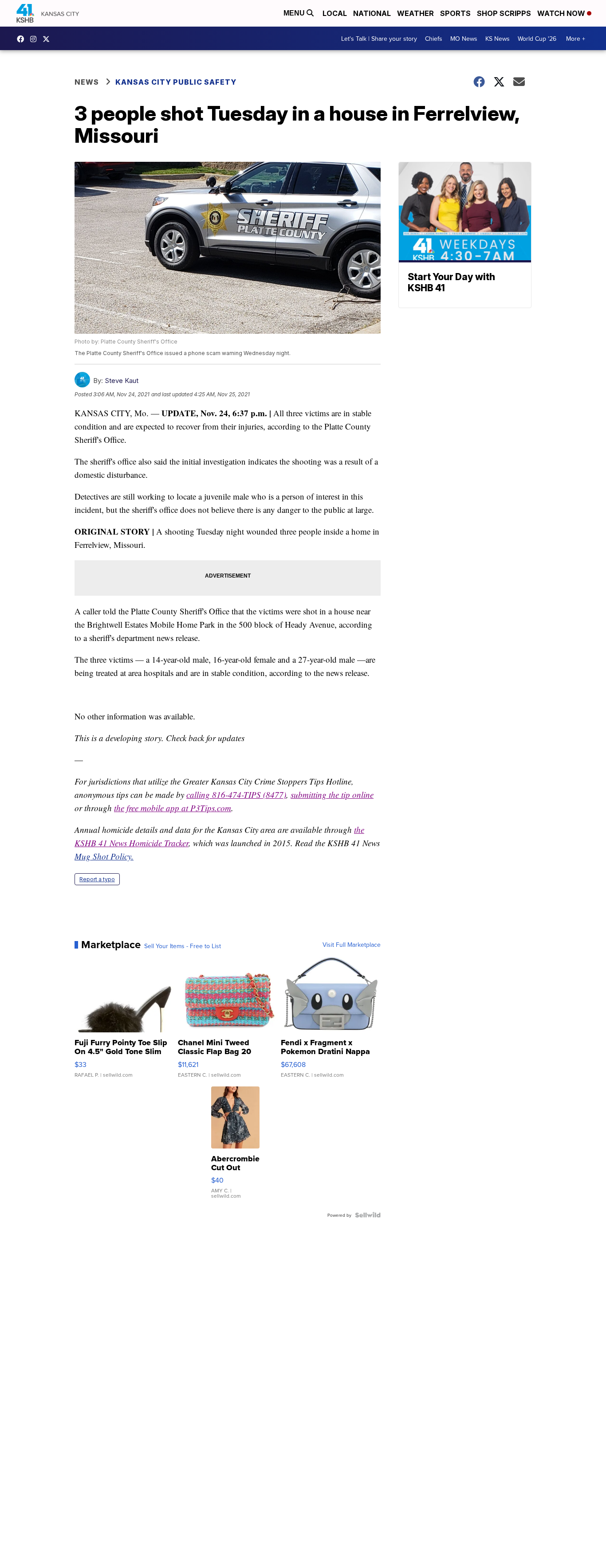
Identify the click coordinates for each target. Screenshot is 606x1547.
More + (575, 38)
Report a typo (97, 879)
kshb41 (22, 39)
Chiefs (433, 38)
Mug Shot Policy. (104, 856)
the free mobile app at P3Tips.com (172, 807)
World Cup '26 (537, 38)
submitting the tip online (332, 794)
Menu (295, 13)
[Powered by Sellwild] (368, 1215)
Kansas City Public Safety (175, 82)
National (372, 13)
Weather (415, 13)
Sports (455, 13)
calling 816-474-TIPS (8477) (236, 794)
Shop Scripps (504, 13)
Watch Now (562, 13)
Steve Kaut (121, 380)
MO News (463, 38)
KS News (497, 38)
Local (335, 13)
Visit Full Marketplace (352, 944)
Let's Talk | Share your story (379, 38)
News (87, 82)
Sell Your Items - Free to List (182, 946)
